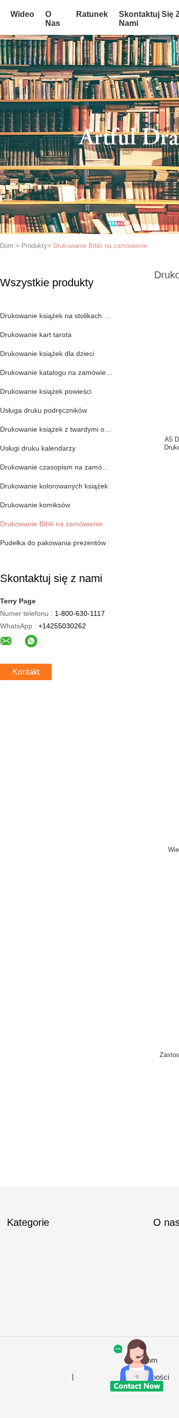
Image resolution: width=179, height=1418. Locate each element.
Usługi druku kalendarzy (38, 448)
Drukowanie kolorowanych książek (54, 486)
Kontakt (25, 672)
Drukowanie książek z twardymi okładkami (56, 429)
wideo (22, 14)
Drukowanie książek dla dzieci (47, 353)
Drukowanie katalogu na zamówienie (56, 372)
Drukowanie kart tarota (36, 335)
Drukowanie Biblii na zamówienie (100, 245)
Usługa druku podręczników (43, 410)
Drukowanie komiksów (35, 505)
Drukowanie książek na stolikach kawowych (56, 316)
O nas (52, 18)
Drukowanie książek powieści (45, 391)
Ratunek (92, 14)
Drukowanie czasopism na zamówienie (56, 467)
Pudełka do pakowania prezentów (53, 543)
